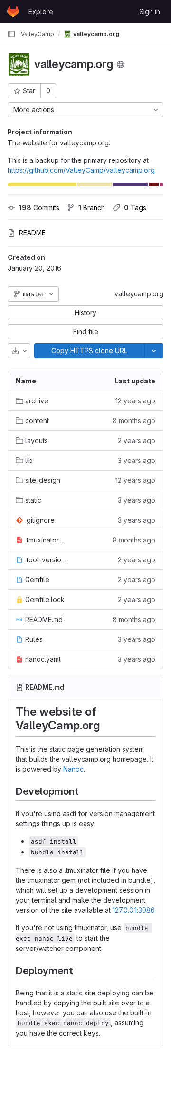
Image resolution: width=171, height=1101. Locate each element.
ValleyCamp (37, 33)
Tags (135, 208)
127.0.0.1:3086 (134, 910)
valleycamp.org (138, 294)
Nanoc (73, 769)
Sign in (149, 12)
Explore (40, 12)
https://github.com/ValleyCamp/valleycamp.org (81, 170)
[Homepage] (13, 11)
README (32, 233)
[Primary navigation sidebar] (11, 34)
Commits (39, 208)
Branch (91, 208)
